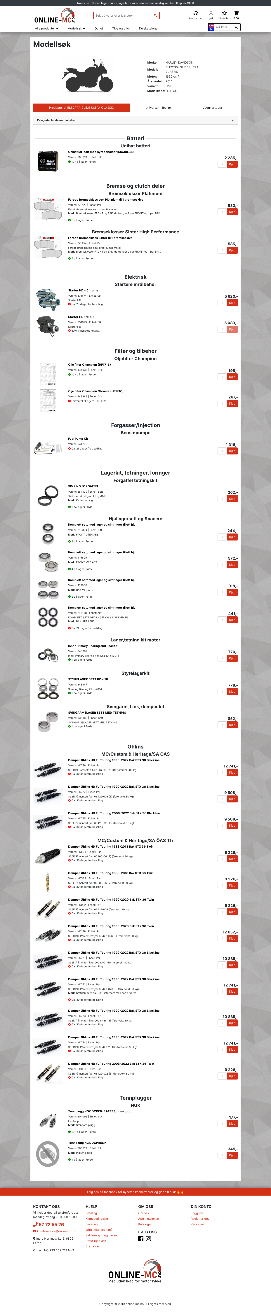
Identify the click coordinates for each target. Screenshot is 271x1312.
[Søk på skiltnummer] (236, 27)
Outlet (99, 28)
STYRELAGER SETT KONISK (88, 679)
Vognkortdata (212, 107)
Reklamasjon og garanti (102, 1235)
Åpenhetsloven (148, 1218)
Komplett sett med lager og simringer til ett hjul (102, 524)
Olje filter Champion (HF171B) (89, 364)
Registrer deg (200, 1218)
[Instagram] (148, 1240)
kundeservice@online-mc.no (56, 1231)
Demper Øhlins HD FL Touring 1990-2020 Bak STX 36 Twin (111, 899)
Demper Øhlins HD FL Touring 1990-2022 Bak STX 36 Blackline (114, 760)
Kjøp (232, 164)
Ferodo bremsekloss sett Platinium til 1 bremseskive (105, 199)
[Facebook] (140, 1240)
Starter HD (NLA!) (81, 317)
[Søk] (155, 15)
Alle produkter (45, 28)
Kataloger (145, 1224)
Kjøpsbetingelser (97, 1218)
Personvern (198, 1224)
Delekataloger (149, 28)
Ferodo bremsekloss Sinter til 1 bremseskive (100, 238)
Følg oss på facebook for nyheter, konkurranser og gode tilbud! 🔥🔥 (135, 1192)
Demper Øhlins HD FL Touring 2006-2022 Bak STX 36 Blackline (114, 813)
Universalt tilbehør (158, 107)
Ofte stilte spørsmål (99, 1229)
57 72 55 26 (51, 1224)
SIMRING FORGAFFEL (83, 486)
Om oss (143, 1213)
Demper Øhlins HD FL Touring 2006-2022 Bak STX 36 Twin (111, 1064)
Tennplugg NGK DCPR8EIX (87, 1143)
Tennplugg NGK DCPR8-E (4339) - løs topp (99, 1111)
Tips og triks (121, 28)
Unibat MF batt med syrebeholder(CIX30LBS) (101, 152)
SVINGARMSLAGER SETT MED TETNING (97, 712)
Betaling (91, 1213)
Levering (92, 1224)
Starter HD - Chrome (83, 290)
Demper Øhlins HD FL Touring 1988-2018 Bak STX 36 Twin (111, 846)
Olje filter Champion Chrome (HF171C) (96, 391)
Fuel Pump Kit (78, 438)
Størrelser (92, 1246)
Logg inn (197, 1213)
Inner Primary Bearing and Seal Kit (92, 646)
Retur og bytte (96, 1241)
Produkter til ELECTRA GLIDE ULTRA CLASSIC (81, 107)
